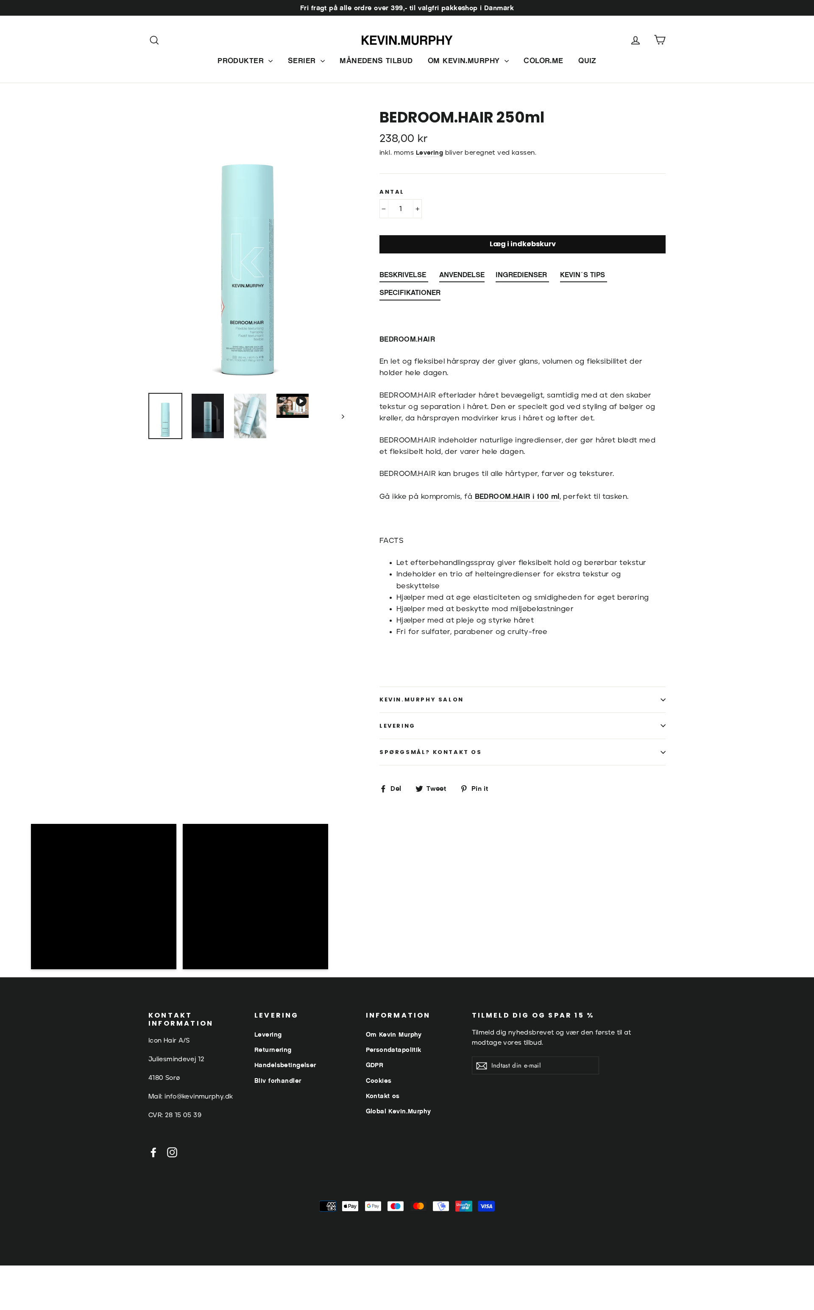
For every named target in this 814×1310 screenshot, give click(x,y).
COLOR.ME (543, 60)
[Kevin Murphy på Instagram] (172, 1151)
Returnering (273, 1050)
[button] (103, 896)
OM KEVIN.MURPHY (465, 60)
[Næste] (342, 416)
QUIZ (587, 60)
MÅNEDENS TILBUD (376, 60)
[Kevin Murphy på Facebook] (153, 1151)
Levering (429, 152)
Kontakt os (383, 1096)
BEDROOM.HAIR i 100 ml (517, 496)
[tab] (403, 276)
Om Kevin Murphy (394, 1034)
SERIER (303, 60)
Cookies (379, 1080)
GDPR (375, 1065)
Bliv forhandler (277, 1080)
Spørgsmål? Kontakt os (430, 752)
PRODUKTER (241, 60)
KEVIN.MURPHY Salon (421, 699)
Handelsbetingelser (285, 1065)
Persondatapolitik (393, 1050)
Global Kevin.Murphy (398, 1111)
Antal (391, 192)
